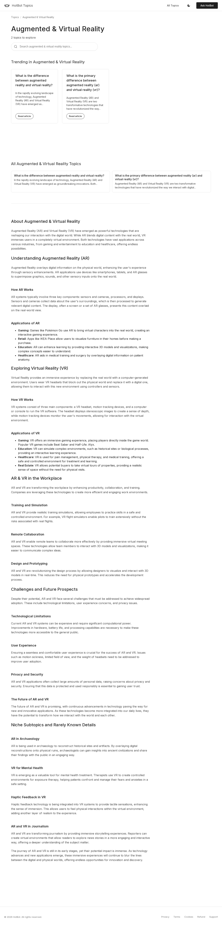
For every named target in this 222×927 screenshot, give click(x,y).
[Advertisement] (111, 139)
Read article (24, 116)
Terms (176, 916)
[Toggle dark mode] (188, 5)
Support (213, 916)
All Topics (173, 5)
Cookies (188, 916)
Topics (15, 17)
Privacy (165, 916)
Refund (201, 916)
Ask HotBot (207, 5)
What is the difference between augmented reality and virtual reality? (34, 80)
